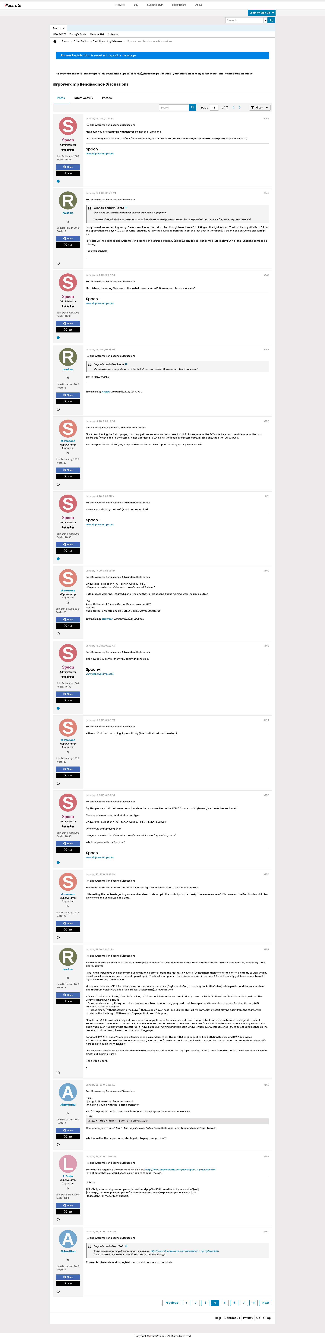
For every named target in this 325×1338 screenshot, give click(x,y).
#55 (266, 795)
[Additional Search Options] (265, 20)
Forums (58, 28)
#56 (266, 874)
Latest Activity (83, 98)
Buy (136, 4)
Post (70, 173)
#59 (266, 1156)
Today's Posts (78, 34)
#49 (266, 349)
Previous (172, 1303)
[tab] (61, 98)
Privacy (248, 1318)
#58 (266, 1084)
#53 (266, 645)
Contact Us (232, 1318)
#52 (266, 570)
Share (70, 167)
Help (218, 1318)
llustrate (13, 5)
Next (265, 1303)
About (198, 4)
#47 (266, 193)
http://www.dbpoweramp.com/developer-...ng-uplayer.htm (180, 1169)
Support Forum (155, 4)
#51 (267, 496)
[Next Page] (239, 108)
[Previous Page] (233, 108)
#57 (266, 949)
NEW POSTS (59, 34)
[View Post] (125, 207)
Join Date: (62, 156)
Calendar (113, 34)
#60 (266, 1231)
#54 (266, 720)
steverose (107, 618)
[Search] (271, 20)
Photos (107, 98)
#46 (266, 118)
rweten (105, 391)
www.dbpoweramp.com (100, 153)
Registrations (179, 4)
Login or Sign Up (260, 12)
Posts (61, 98)
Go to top (263, 1318)
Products (120, 4)
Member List (97, 34)
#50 (266, 421)
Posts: (60, 159)
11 (253, 1303)
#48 (266, 275)
